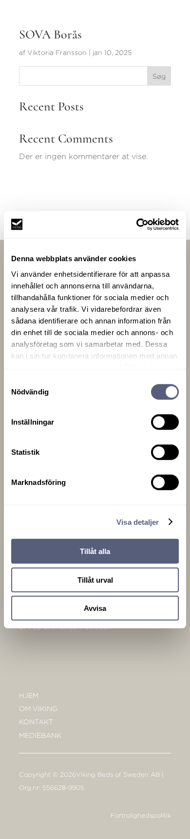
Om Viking (38, 708)
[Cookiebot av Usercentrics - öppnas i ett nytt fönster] (137, 224)
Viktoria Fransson (57, 52)
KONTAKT (36, 721)
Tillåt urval (95, 579)
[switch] (165, 422)
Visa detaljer (137, 522)
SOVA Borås (50, 34)
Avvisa (95, 608)
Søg (159, 76)
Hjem (28, 695)
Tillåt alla (95, 551)
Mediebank (40, 735)
